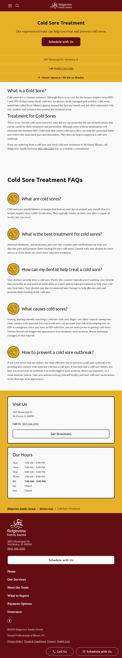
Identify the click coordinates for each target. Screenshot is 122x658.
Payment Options (19, 603)
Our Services (16, 579)
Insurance (14, 612)
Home (11, 571)
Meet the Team (17, 587)
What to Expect (18, 595)
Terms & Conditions (35, 641)
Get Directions (61, 434)
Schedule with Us (61, 42)
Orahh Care (63, 641)
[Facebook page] (9, 621)
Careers (51, 641)
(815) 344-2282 (65, 68)
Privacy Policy (15, 641)
